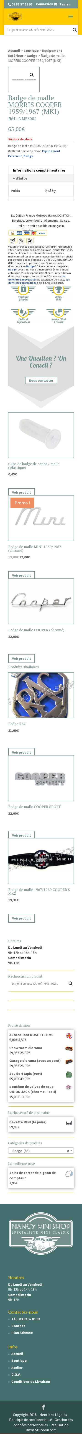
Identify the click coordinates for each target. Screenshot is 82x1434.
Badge (32, 55)
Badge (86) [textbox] (39, 1150)
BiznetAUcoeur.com (41, 1430)
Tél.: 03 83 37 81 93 (25, 1319)
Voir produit (21, 492)
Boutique (31, 50)
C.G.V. (15, 1374)
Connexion (44, 4)
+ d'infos (20, 178)
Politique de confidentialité (30, 1419)
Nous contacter (41, 380)
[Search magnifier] (75, 30)
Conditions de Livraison (30, 1381)
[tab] (41, 170)
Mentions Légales (53, 1414)
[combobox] (41, 1150)
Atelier (17, 1367)
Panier (64, 4)
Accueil (14, 50)
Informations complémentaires (39, 170)
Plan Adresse (22, 1332)
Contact (18, 1325)
